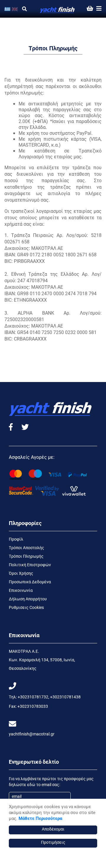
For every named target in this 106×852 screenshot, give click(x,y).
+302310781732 (33, 697)
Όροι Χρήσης (21, 573)
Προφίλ (16, 539)
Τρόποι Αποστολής (26, 547)
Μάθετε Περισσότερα (40, 818)
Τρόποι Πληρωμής (26, 556)
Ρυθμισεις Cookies (26, 607)
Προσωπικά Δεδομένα (30, 581)
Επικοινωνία (21, 590)
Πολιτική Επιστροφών (30, 564)
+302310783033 (32, 706)
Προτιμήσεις (53, 842)
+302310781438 (65, 697)
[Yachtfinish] (57, 9)
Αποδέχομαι (53, 829)
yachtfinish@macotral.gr (31, 734)
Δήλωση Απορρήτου (28, 599)
